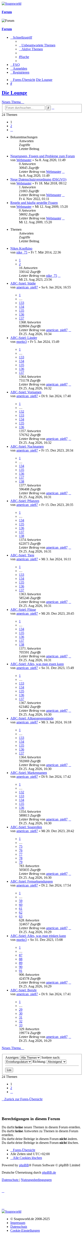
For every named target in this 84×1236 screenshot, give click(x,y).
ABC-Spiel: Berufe (23, 990)
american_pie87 (27, 287)
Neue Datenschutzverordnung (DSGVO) (38, 179)
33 (20, 1025)
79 (20, 862)
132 (21, 411)
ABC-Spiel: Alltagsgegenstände (32, 718)
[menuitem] (37, 45)
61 (20, 908)
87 (20, 955)
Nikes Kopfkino (21, 248)
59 (20, 901)
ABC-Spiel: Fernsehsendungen (31, 881)
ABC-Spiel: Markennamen (28, 773)
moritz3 (21, 341)
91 (20, 971)
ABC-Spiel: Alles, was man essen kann (37, 664)
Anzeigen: (12, 1057)
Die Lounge (14, 93)
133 (21, 303)
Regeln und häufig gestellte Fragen (34, 203)
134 (21, 307)
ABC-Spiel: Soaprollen (26, 827)
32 (20, 1021)
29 (20, 1009)
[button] (11, 130)
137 (21, 318)
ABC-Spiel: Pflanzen (24, 501)
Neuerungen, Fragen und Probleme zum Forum (42, 156)
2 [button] (11, 126)
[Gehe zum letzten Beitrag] (63, 171)
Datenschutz (18, 1226)
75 (20, 846)
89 (20, 963)
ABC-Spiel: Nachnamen (27, 446)
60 (20, 905)
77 (20, 854)
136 (21, 314)
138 (21, 481)
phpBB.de (49, 1172)
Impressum (17, 1223)
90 (20, 967)
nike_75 (21, 252)
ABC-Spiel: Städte (23, 283)
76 (20, 850)
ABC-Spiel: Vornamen (25, 392)
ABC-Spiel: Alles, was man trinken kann (38, 936)
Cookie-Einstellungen (25, 1230)
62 (20, 912)
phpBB (24, 1165)
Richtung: (40, 1061)
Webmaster (23, 160)
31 (20, 1017)
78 (20, 858)
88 (20, 959)
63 (20, 916)
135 (21, 310)
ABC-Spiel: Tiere (22, 555)
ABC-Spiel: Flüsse (23, 609)
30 (20, 1013)
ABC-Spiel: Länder (23, 338)
